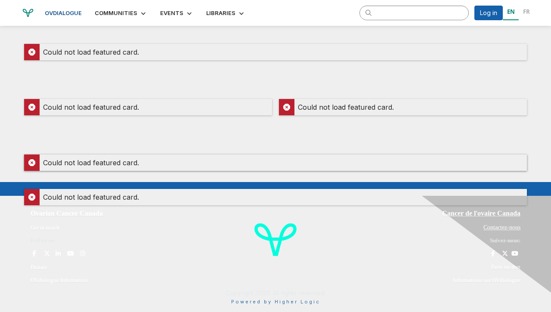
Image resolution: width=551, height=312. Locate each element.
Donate (39, 267)
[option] (526, 13)
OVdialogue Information (59, 280)
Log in (488, 12)
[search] (368, 12)
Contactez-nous (501, 227)
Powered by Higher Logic (275, 302)
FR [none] (526, 11)
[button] (121, 12)
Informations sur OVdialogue (486, 280)
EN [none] (511, 11)
